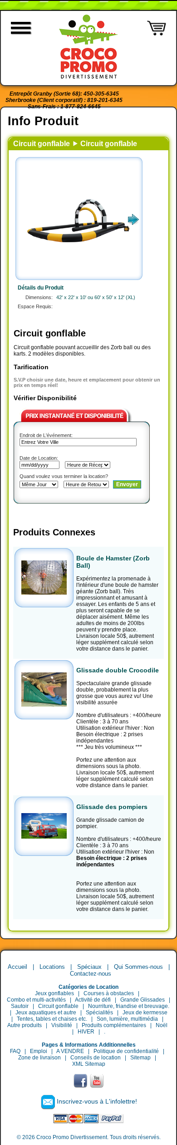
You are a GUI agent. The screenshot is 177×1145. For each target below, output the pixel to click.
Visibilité (61, 1025)
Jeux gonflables (54, 993)
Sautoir (20, 1006)
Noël (161, 1025)
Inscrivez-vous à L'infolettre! (97, 1101)
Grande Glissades (142, 1000)
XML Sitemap (88, 1064)
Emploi (38, 1051)
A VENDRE (70, 1051)
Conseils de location (95, 1057)
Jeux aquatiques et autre (45, 1012)
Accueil (17, 966)
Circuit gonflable (41, 144)
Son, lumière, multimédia (127, 1019)
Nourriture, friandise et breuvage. (128, 1006)
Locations (52, 966)
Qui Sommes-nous (138, 966)
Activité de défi (93, 1000)
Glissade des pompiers (112, 806)
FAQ (15, 1051)
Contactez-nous (90, 973)
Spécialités (99, 1012)
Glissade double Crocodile (117, 670)
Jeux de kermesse (145, 1012)
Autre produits (24, 1025)
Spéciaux (89, 966)
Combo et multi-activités (36, 1000)
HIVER (86, 1031)
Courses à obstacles (109, 993)
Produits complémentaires (114, 1025)
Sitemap (140, 1057)
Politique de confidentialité (126, 1051)
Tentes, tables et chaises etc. (52, 1019)
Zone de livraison (39, 1057)
